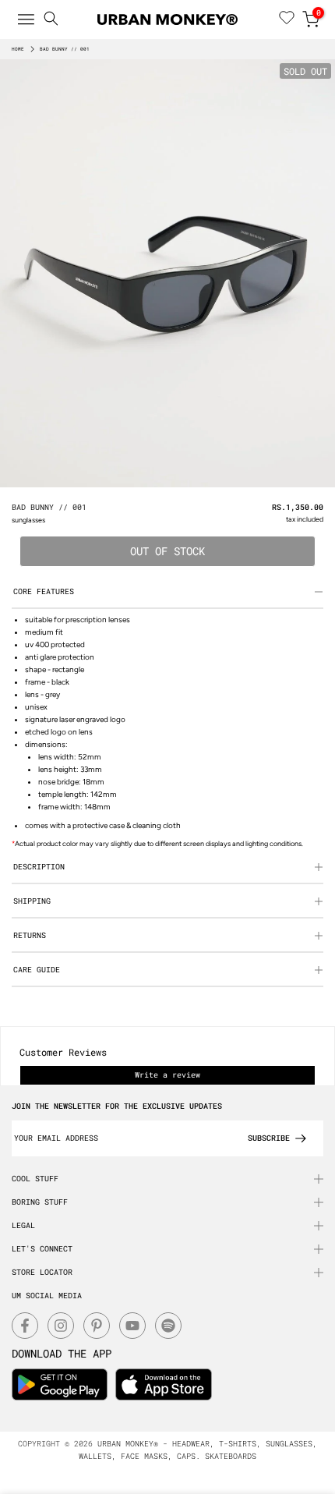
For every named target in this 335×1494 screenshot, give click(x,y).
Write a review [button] (167, 1075)
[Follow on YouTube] (132, 1325)
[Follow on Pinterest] (96, 1325)
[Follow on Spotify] (168, 1325)
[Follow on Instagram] (61, 1325)
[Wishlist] (286, 19)
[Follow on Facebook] (25, 1325)
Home (18, 49)
